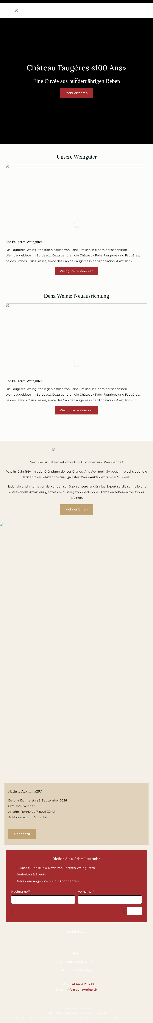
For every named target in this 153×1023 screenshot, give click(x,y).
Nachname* (20, 891)
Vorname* (86, 891)
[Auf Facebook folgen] (71, 940)
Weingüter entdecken (76, 271)
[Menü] (8, 10)
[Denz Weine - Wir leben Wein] (30, 10)
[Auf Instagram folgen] (78, 940)
